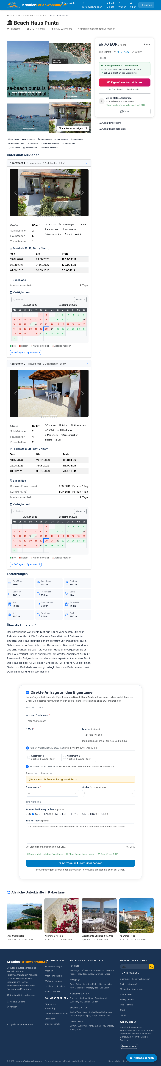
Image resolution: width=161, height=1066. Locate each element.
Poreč (72, 974)
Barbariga (74, 970)
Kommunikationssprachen (45, 809)
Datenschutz (114, 1061)
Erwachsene (33, 787)
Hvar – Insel (126, 994)
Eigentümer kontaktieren (126, 82)
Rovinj (93, 974)
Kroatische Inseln (53, 975)
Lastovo (101, 1026)
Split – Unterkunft (128, 984)
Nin (80, 998)
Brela (91, 1012)
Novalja (107, 984)
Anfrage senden (143, 1057)
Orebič (109, 1026)
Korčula (92, 1026)
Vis (108, 1015)
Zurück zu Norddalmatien (112, 128)
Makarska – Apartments (131, 989)
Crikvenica (81, 984)
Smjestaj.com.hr (52, 1024)
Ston (79, 1029)
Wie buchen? (130, 1046)
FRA (74, 813)
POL (102, 813)
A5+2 (119, 51)
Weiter (79, 299)
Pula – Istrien (126, 1004)
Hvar (97, 1012)
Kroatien (11, 15)
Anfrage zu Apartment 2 (27, 564)
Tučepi (102, 1015)
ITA (56, 813)
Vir (81, 1002)
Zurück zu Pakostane (110, 122)
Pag (97, 998)
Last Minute (110, 5)
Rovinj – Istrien (127, 999)
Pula (79, 974)
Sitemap (127, 1061)
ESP (65, 813)
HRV (93, 813)
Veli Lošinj (104, 988)
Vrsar (107, 974)
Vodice (87, 1002)
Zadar (95, 1002)
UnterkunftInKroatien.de (56, 1013)
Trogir (94, 1015)
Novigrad (109, 970)
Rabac (86, 974)
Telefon (91, 729)
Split (88, 1015)
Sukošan (74, 1002)
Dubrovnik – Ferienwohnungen (135, 979)
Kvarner (75, 980)
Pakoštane (88, 998)
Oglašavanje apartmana (21, 1024)
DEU (29, 813)
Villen (133, 7)
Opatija (89, 988)
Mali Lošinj (97, 984)
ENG (47, 813)
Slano (72, 1029)
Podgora (80, 1015)
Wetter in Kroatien (53, 981)
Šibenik (103, 998)
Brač (85, 1012)
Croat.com (50, 1018)
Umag (100, 974)
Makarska (106, 1012)
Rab (96, 988)
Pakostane (41, 15)
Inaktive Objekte (17, 1001)
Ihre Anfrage (38, 820)
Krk (89, 984)
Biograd (73, 998)
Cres (72, 984)
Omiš (72, 1015)
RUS (83, 813)
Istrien (74, 966)
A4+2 (126, 51)
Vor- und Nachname (38, 715)
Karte (126, 111)
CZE (38, 813)
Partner (13, 1006)
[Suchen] (151, 966)
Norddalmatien (25, 15)
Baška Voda (75, 1012)
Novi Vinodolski (77, 988)
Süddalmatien (79, 1008)
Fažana (84, 970)
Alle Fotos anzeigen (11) (74, 128)
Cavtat (73, 1026)
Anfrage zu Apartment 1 (27, 352)
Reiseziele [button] (70, 3)
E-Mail (30, 729)
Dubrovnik (76, 1021)
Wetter (122, 7)
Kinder (94, 787)
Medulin (100, 970)
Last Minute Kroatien (55, 986)
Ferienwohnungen (92, 7)
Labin (92, 970)
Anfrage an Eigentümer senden (82, 863)
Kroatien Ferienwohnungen (23, 995)
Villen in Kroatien (53, 991)
